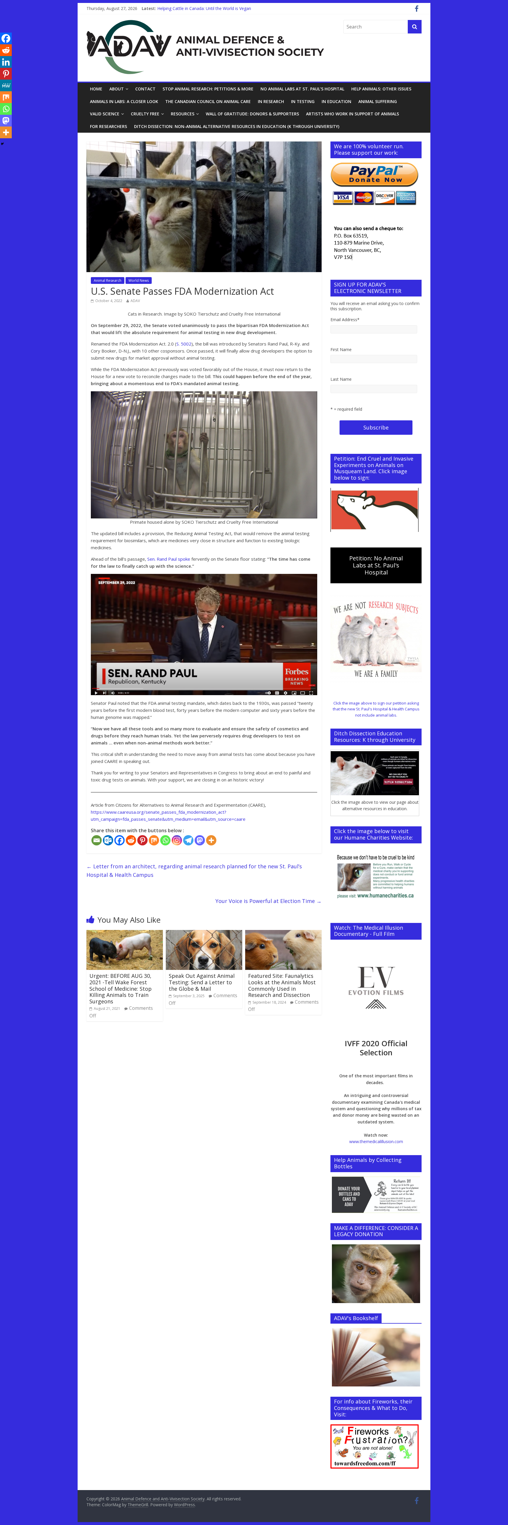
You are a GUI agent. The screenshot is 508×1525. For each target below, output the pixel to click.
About (116, 89)
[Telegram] (188, 840)
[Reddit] (131, 840)
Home (96, 89)
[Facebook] (119, 840)
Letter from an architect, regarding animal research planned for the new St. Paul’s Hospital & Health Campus (194, 870)
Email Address (345, 319)
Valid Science (104, 114)
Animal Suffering (377, 101)
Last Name (341, 379)
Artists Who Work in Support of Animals (352, 114)
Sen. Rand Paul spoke (168, 559)
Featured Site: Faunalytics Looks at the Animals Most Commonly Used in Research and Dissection (282, 985)
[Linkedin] (6, 62)
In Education (336, 101)
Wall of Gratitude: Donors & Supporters (252, 114)
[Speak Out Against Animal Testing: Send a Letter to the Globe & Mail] (204, 933)
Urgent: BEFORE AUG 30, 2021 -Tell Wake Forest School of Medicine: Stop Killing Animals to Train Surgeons (120, 988)
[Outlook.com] (108, 840)
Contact (145, 89)
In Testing (303, 101)
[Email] (96, 840)
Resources (182, 114)
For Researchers (108, 126)
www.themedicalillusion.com (376, 1141)
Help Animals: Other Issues (381, 89)
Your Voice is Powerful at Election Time (268, 900)
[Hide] (2, 143)
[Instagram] (177, 840)
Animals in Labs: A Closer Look (124, 101)
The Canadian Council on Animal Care (208, 101)
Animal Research (107, 280)
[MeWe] (6, 85)
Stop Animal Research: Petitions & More (208, 89)
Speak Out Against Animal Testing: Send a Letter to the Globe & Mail (202, 982)
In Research (271, 101)
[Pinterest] (142, 840)
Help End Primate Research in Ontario (193, 8)
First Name (341, 349)
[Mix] (154, 840)
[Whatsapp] (165, 840)
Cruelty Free (145, 114)
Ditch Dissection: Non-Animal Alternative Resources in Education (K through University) (236, 126)
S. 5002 (183, 344)
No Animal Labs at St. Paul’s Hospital (302, 89)
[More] (211, 840)
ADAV (135, 300)
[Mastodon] (200, 840)
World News (138, 280)
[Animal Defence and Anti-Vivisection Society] (205, 23)
